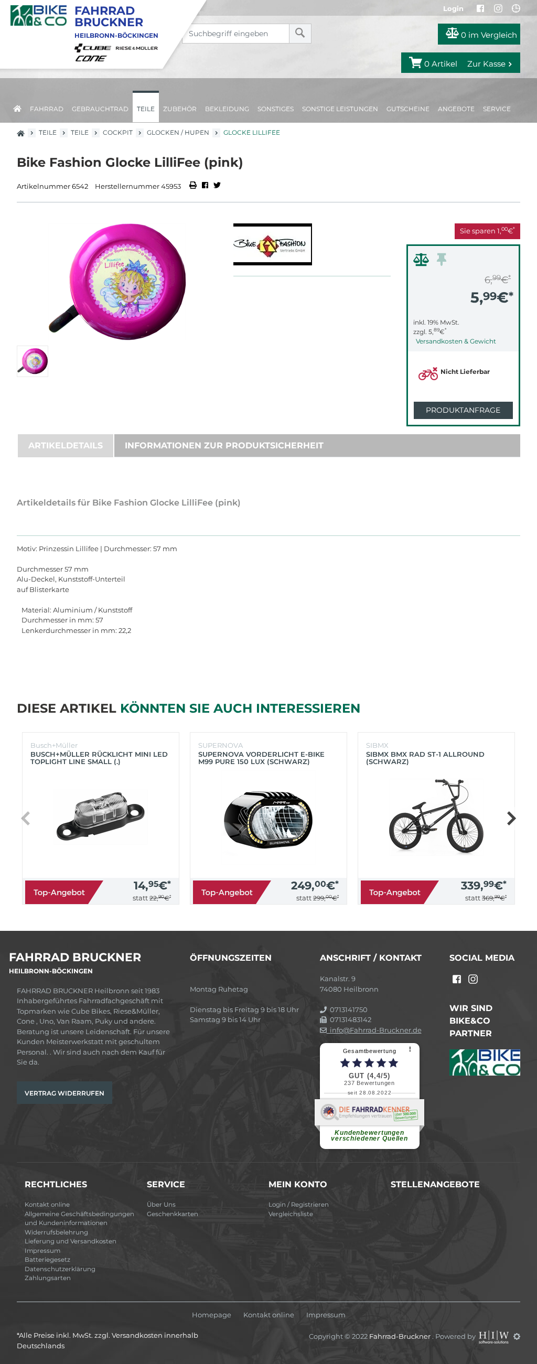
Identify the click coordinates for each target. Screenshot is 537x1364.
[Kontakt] (516, 8)
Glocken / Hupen (178, 132)
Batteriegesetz (47, 1259)
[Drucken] (194, 186)
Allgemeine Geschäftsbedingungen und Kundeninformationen (79, 1218)
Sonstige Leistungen (340, 109)
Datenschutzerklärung (60, 1269)
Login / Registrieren (298, 1204)
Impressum (42, 1250)
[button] (511, 818)
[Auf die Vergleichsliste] (422, 262)
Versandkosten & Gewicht (456, 341)
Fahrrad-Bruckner (400, 1336)
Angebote (456, 109)
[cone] (92, 57)
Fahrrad (46, 109)
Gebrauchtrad (100, 109)
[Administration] (516, 1336)
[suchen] (300, 34)
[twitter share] (217, 186)
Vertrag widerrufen (64, 1093)
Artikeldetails (65, 445)
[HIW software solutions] (494, 1336)
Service (497, 109)
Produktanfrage (463, 410)
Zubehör (180, 109)
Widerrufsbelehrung (56, 1232)
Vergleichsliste (290, 1214)
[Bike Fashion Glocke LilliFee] (117, 281)
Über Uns (161, 1204)
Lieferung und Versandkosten (70, 1241)
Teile (146, 109)
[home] (17, 107)
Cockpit (118, 132)
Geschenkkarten (172, 1214)
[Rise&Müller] (138, 47)
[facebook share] (205, 186)
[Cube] (94, 47)
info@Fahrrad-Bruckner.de (374, 1030)
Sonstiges (275, 109)
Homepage (211, 1315)
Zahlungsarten (48, 1278)
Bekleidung (227, 109)
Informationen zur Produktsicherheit (224, 445)
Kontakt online (47, 1204)
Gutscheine (407, 109)
